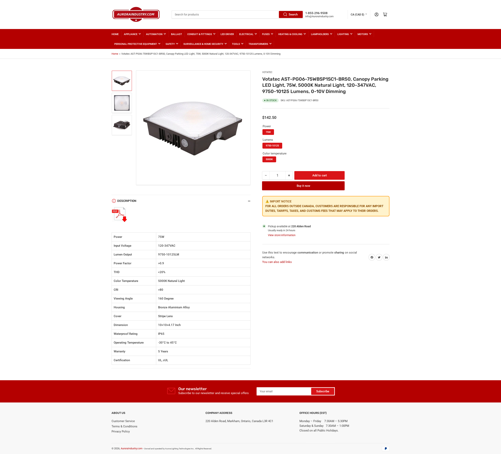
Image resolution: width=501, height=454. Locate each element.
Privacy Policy (121, 431)
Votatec (267, 72)
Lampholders (320, 34)
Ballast (176, 34)
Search (293, 14)
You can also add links (277, 262)
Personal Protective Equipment (135, 43)
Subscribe (322, 391)
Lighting (343, 34)
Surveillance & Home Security (203, 43)
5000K (269, 159)
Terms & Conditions (124, 426)
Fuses (266, 34)
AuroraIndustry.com (131, 448)
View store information (282, 235)
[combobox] (237, 14)
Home (115, 34)
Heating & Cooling (290, 34)
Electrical (246, 34)
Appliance (130, 34)
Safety (170, 43)
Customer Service (123, 421)
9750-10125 (272, 145)
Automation (154, 34)
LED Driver (227, 34)
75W (268, 132)
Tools (236, 43)
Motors (363, 34)
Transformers (258, 43)
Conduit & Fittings (199, 34)
